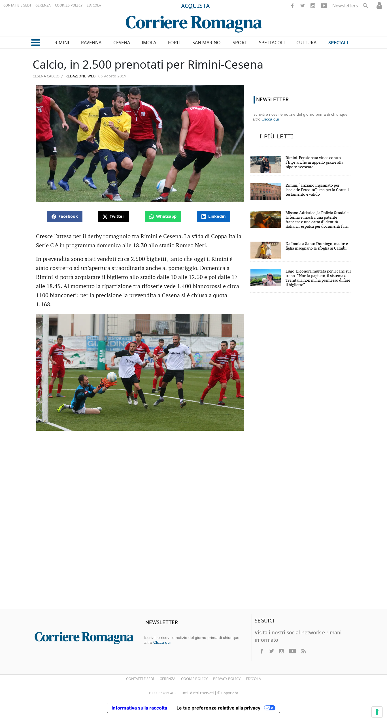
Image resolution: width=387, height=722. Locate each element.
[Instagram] (313, 6)
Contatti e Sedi (140, 678)
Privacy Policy (227, 678)
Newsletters (345, 6)
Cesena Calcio (46, 76)
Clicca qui (270, 119)
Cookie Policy (194, 678)
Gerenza (167, 678)
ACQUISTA (195, 6)
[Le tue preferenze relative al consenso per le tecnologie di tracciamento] (377, 712)
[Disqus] (193, 521)
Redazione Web (79, 76)
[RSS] (303, 651)
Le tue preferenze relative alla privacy (218, 708)
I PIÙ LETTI (277, 137)
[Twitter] (302, 6)
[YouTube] (324, 6)
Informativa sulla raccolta (139, 708)
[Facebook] (292, 6)
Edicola (253, 678)
